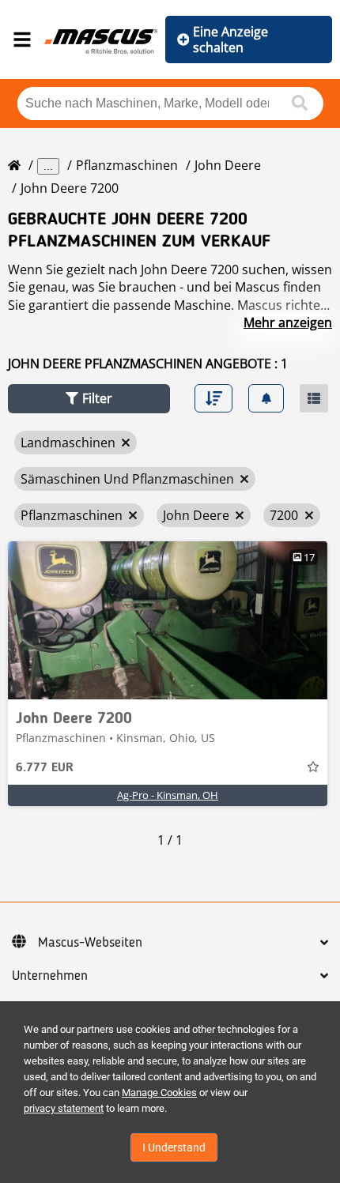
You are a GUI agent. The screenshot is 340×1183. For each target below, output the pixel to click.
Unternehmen (50, 976)
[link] (167, 620)
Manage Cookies (159, 1092)
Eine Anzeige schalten (230, 39)
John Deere (228, 165)
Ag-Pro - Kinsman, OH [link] (167, 795)
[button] (89, 398)
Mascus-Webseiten (90, 943)
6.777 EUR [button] (45, 768)
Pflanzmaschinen (127, 165)
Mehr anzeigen (288, 322)
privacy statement (64, 1108)
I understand (174, 1147)
